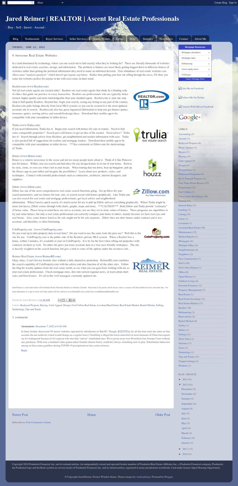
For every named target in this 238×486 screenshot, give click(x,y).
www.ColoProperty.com (48, 229)
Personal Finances (187, 285)
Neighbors (183, 254)
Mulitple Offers (186, 245)
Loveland (183, 223)
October (185, 398)
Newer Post (20, 414)
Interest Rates (185, 205)
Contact (183, 39)
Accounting (184, 134)
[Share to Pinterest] (74, 300)
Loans (181, 218)
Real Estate (184, 294)
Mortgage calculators (191, 52)
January (185, 442)
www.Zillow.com (30, 187)
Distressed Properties (189, 174)
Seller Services (78, 39)
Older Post (162, 414)
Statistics (148, 39)
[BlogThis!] (63, 300)
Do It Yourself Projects (190, 178)
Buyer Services (54, 39)
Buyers (182, 152)
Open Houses (185, 276)
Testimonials (32, 39)
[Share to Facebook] (70, 300)
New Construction (187, 258)
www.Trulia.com (29, 125)
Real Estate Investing (189, 298)
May (184, 423)
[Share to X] (67, 300)
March (185, 433)
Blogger (169, 476)
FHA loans (186, 75)
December (187, 389)
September (187, 403)
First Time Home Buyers (191, 183)
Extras (119, 39)
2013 (185, 379)
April (184, 428)
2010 (185, 454)
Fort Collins (184, 192)
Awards (182, 138)
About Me (200, 39)
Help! (133, 39)
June (184, 418)
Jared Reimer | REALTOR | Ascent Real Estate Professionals (92, 18)
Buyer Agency (185, 147)
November (187, 393)
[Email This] (60, 300)
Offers (181, 272)
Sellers (182, 329)
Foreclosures (185, 187)
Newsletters (166, 39)
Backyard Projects (29, 305)
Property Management (190, 290)
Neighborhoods (186, 249)
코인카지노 (123, 331)
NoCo (181, 263)
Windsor (182, 365)
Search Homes (101, 39)
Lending (182, 209)
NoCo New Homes (188, 267)
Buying (44, 305)
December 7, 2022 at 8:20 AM (51, 326)
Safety (181, 325)
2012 (185, 384)
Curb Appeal (55, 305)
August (185, 408)
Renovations (184, 316)
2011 (185, 448)
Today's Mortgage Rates (195, 79)
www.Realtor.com (38, 86)
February (186, 438)
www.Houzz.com (31, 156)
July (183, 413)
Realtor (182, 307)
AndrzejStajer (143, 476)
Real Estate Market (129, 305)
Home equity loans (190, 69)
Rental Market (147, 305)
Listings (182, 214)
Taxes (181, 347)
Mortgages (183, 241)
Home (91, 414)
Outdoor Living (186, 281)
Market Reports (186, 236)
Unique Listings (186, 361)
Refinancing (187, 63)
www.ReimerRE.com (48, 256)
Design (66, 305)
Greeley (182, 200)
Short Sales (184, 338)
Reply (24, 350)
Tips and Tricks (33, 309)
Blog (15, 39)
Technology (18, 309)
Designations (185, 169)
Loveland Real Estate (108, 305)
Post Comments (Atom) (38, 422)
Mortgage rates (188, 58)
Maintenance (185, 232)
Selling (159, 305)
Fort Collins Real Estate (84, 305)
